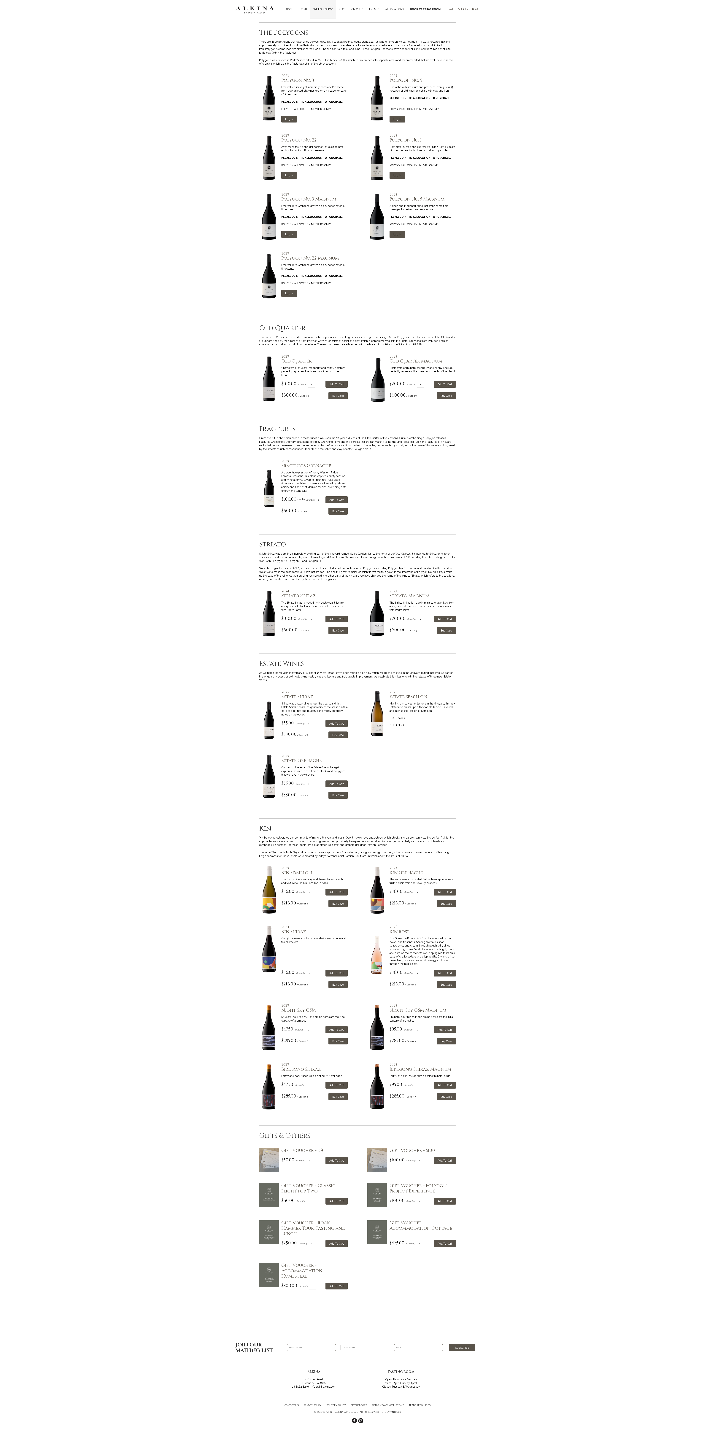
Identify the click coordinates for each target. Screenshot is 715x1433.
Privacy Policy (312, 1405)
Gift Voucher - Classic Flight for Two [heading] (308, 1188)
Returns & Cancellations (388, 1405)
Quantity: (302, 384)
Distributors (359, 1405)
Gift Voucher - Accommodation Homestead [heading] (301, 1271)
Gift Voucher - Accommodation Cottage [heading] (421, 1225)
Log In (451, 9)
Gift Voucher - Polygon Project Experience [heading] (418, 1188)
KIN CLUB (357, 9)
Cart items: (468, 9)
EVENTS (374, 9)
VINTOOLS (395, 1412)
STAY (342, 9)
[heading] (314, 78)
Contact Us (292, 1405)
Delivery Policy (336, 1405)
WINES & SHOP (323, 9)
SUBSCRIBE (462, 1347)
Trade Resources (419, 1405)
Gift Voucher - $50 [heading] (303, 1150)
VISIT (304, 9)
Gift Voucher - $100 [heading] (412, 1150)
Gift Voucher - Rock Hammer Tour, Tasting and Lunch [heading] (313, 1228)
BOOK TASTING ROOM (425, 9)
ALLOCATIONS (394, 9)
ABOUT (290, 9)
